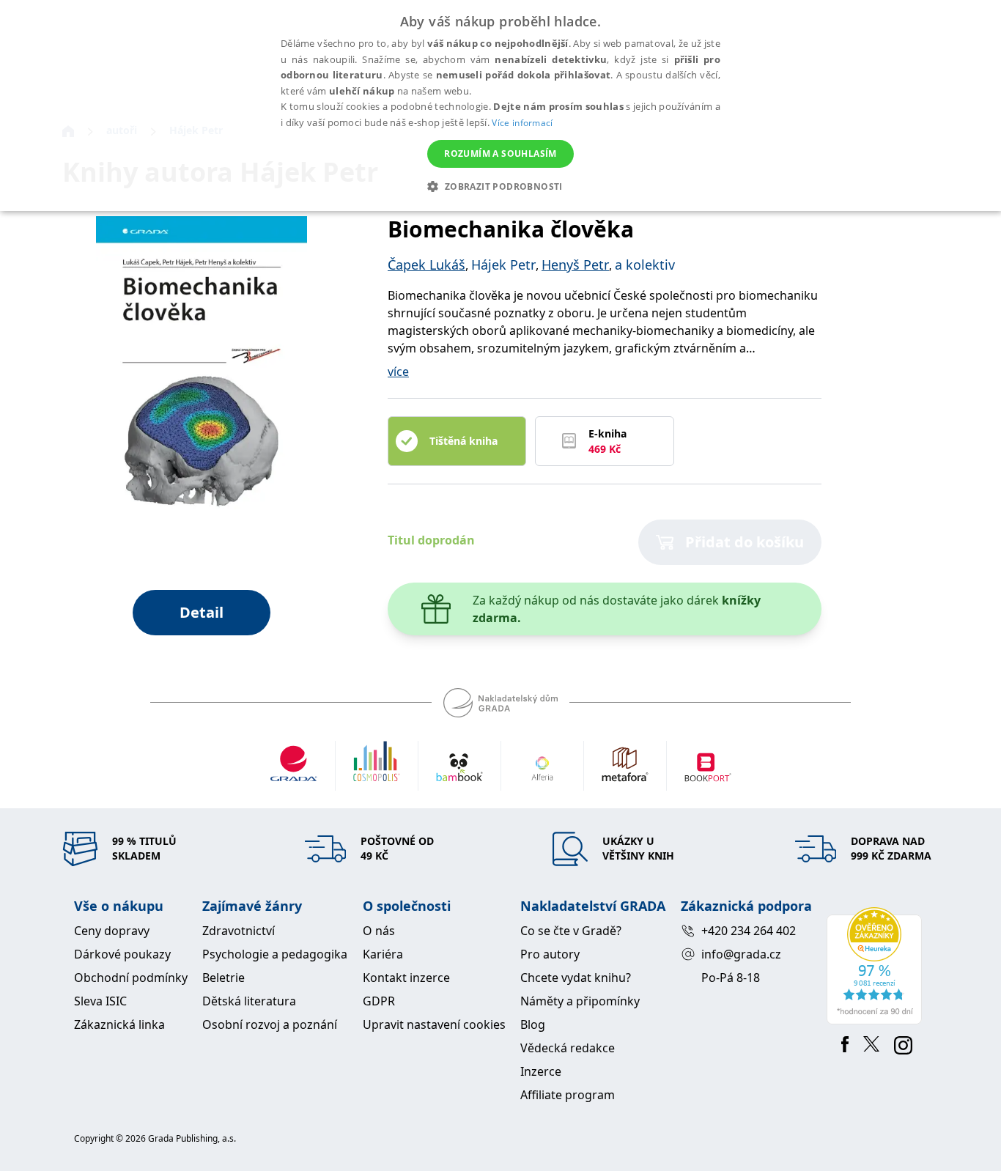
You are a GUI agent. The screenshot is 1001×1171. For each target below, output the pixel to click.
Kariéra (383, 954)
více (398, 371)
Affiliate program (567, 1095)
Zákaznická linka (119, 1024)
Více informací (522, 123)
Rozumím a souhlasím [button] (500, 153)
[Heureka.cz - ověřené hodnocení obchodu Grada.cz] (877, 965)
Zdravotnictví (238, 931)
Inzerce (540, 1071)
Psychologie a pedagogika (274, 954)
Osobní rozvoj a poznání (269, 1024)
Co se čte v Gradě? (570, 931)
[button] (500, 186)
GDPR (379, 1001)
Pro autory (550, 954)
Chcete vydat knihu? (575, 977)
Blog (532, 1024)
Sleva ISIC (100, 1001)
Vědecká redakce (567, 1048)
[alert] (500, 105)
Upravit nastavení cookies (434, 1024)
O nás (379, 931)
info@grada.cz (741, 954)
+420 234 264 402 (748, 931)
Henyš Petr (575, 264)
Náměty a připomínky (580, 1001)
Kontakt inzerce (406, 977)
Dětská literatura (249, 1001)
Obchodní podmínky (131, 977)
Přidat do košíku (744, 542)
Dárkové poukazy (122, 954)
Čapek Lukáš (426, 264)
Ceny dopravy (111, 931)
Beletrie (223, 977)
